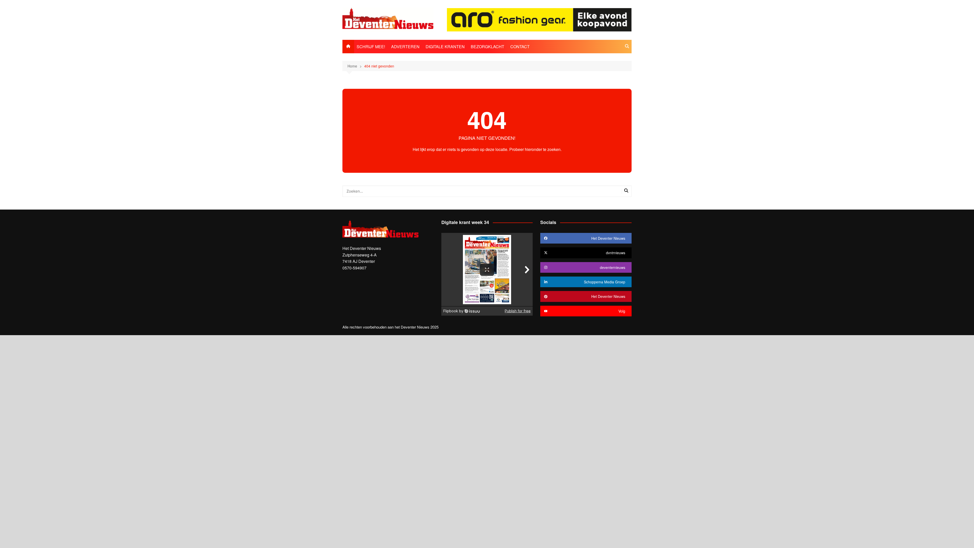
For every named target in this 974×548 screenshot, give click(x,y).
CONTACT (520, 46)
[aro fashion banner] (539, 19)
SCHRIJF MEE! (371, 46)
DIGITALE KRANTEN (445, 46)
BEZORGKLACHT (487, 46)
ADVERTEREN (405, 46)
